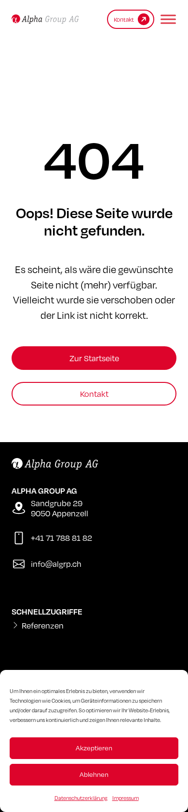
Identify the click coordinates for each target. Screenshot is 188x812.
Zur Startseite (94, 358)
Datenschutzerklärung (80, 798)
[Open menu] (166, 19)
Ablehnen (94, 774)
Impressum (125, 798)
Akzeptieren (94, 748)
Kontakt (94, 394)
